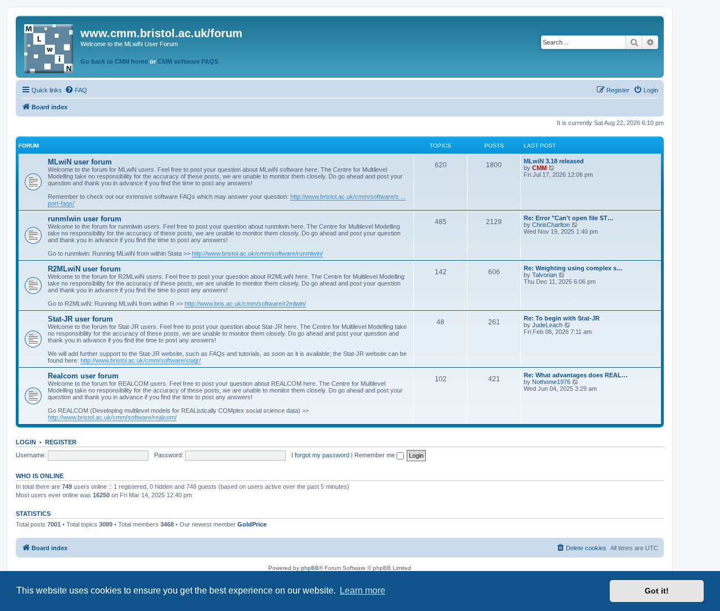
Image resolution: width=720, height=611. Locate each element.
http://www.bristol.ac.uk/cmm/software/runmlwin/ (257, 253)
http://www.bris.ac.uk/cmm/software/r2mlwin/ (245, 303)
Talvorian (544, 274)
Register (60, 442)
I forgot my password (320, 455)
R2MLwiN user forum (84, 269)
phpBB (310, 568)
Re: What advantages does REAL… (576, 375)
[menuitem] (76, 90)
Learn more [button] (362, 590)
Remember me (375, 455)
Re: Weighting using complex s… (573, 268)
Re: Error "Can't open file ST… (569, 218)
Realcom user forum (83, 376)
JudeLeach (547, 325)
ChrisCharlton (551, 224)
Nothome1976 (551, 381)
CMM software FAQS (188, 61)
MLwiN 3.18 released (554, 161)
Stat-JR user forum (80, 319)
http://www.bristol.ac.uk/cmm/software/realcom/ (112, 417)
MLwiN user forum (80, 162)
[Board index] (49, 46)
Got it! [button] (657, 590)
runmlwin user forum (85, 219)
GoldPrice (252, 524)
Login (26, 442)
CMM (539, 167)
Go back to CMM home (114, 61)
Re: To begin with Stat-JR (562, 318)
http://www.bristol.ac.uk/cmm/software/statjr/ (140, 360)
